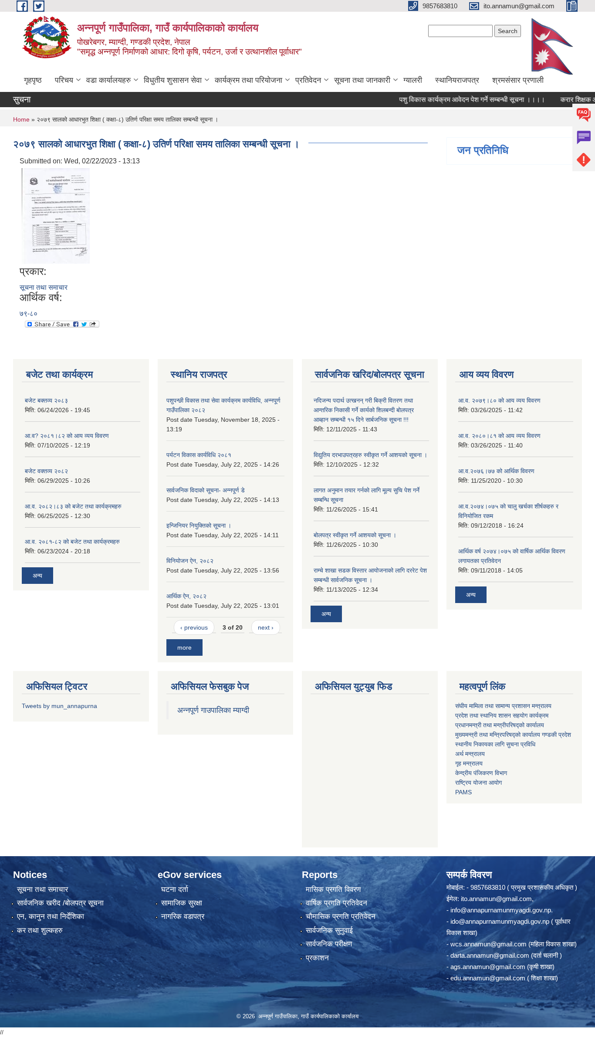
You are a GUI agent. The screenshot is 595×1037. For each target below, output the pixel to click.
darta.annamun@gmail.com (489, 955)
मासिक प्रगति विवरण (333, 889)
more (184, 647)
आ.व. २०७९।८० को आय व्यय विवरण (499, 400)
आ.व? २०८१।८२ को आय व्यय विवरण (67, 435)
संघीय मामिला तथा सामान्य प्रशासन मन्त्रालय (503, 705)
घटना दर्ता (174, 889)
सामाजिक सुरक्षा (181, 903)
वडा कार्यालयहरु (108, 80)
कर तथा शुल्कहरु (40, 930)
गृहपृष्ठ (33, 80)
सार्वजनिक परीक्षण (329, 944)
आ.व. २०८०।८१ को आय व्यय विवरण (499, 435)
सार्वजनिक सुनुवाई (329, 930)
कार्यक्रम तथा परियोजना (248, 80)
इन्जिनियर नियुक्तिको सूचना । (198, 525)
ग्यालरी (412, 80)
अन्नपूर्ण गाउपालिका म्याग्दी (213, 710)
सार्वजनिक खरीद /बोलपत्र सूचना (60, 903)
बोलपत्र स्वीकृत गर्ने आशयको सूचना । (355, 535)
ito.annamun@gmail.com (496, 898)
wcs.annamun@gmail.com (488, 944)
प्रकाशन (317, 958)
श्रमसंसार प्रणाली (518, 80)
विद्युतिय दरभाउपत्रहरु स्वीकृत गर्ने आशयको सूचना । (370, 454)
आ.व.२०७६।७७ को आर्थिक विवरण (496, 471)
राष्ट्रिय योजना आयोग (478, 782)
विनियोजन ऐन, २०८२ (189, 560)
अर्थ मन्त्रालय (470, 753)
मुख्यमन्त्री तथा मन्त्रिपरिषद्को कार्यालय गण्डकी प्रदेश (514, 734)
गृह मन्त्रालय (469, 763)
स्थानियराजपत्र (457, 80)
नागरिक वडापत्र (182, 916)
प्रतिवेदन (308, 80)
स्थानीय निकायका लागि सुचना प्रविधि (495, 744)
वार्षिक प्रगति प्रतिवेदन (336, 903)
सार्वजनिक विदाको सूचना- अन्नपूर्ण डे (205, 490)
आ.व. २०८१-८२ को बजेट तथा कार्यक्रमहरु (72, 541)
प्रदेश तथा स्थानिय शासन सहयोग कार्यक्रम (501, 715)
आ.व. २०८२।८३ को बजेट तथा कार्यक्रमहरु (73, 506)
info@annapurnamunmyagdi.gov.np (500, 910)
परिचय (64, 80)
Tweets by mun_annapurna (59, 705)
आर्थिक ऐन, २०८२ (186, 596)
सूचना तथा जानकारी (362, 80)
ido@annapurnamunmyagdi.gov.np (499, 921)
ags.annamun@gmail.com (487, 966)
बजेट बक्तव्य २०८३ (46, 400)
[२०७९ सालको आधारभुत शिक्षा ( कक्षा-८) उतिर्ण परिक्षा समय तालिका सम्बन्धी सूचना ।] (56, 215)
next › (266, 627)
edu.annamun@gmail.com (487, 978)
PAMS (463, 792)
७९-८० (28, 313)
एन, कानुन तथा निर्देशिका (50, 916)
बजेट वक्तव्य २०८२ (46, 471)
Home (21, 119)
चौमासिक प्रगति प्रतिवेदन (340, 916)
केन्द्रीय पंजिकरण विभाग (481, 772)
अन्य (37, 575)
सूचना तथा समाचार (44, 287)
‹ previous (194, 627)
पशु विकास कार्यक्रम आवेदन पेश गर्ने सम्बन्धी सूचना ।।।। (455, 99)
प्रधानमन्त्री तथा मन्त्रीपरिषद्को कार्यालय (499, 725)
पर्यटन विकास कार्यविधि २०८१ (198, 454)
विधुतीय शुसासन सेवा (173, 80)
